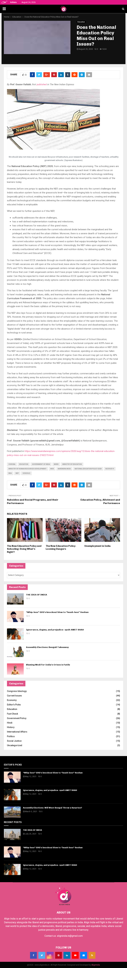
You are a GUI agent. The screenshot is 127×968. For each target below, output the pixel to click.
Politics (11, 736)
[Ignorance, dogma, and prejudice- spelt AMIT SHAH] (15, 634)
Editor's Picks (14, 704)
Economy (12, 700)
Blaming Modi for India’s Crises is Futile (48, 664)
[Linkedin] (67, 955)
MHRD (56, 464)
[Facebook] (33, 955)
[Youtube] (75, 955)
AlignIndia (95, 965)
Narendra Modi (64, 469)
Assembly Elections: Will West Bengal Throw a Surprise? (52, 808)
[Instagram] (50, 955)
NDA (10, 473)
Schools (26, 473)
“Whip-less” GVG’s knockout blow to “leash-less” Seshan (57, 612)
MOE (52, 469)
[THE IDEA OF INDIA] (15, 599)
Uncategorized (14, 745)
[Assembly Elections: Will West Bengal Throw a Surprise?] (12, 812)
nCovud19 (109, 469)
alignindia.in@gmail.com (70, 935)
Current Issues (14, 695)
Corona (12, 464)
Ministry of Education (72, 464)
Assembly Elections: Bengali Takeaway (47, 647)
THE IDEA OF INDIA (36, 594)
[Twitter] (41, 955)
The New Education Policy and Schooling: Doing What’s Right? (24, 549)
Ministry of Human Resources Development (27, 469)
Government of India (41, 464)
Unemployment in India (97, 546)
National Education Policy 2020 (88, 469)
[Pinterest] (58, 955)
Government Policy (16, 718)
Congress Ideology (17, 691)
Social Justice (14, 741)
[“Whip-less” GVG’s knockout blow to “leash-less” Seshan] (15, 616)
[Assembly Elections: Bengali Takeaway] (15, 651)
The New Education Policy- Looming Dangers (61, 547)
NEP (17, 473)
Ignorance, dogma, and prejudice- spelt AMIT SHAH (55, 629)
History (10, 727)
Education (81, 22)
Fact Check (12, 714)
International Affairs (17, 731)
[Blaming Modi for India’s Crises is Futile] (15, 669)
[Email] (83, 955)
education (23, 464)
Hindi (9, 723)
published (42, 84)
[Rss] (92, 955)
